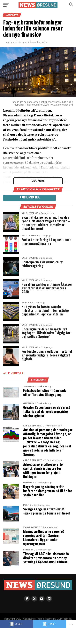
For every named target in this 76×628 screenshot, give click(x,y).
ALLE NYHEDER (13, 373)
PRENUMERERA (29, 197)
